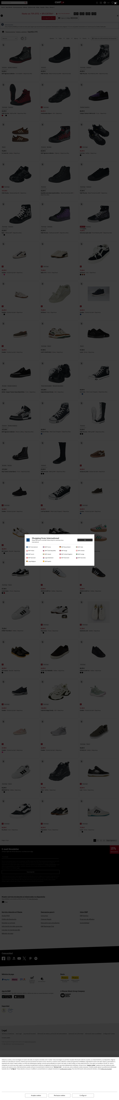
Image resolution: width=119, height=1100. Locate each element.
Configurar (83, 1095)
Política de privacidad (106, 1069)
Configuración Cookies (65, 1069)
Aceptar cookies (36, 1095)
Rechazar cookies (59, 1095)
